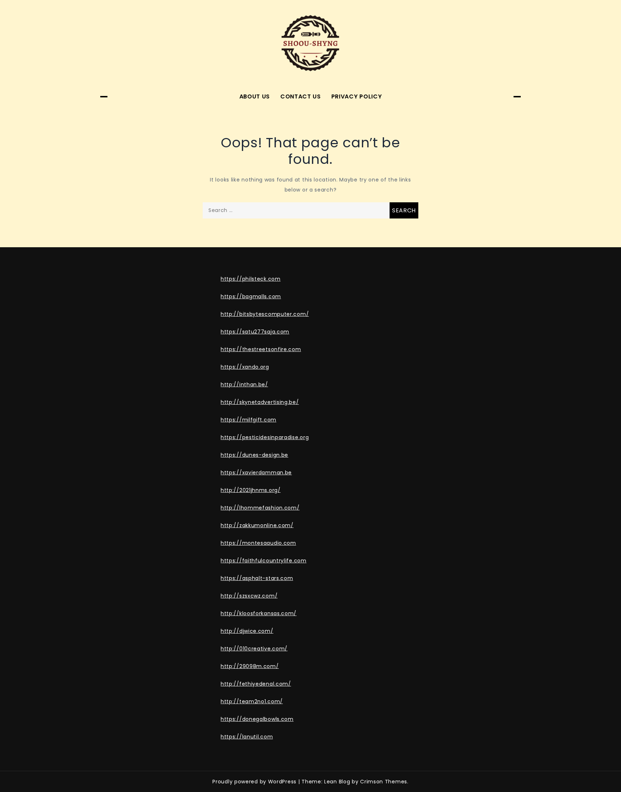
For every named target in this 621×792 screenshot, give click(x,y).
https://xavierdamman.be (256, 472)
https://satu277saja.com (255, 331)
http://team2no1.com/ (252, 701)
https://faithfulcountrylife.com (264, 560)
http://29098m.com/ (250, 666)
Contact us (300, 96)
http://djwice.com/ (247, 631)
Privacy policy (356, 96)
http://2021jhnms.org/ (251, 490)
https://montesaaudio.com (258, 543)
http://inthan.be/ (244, 384)
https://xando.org (245, 366)
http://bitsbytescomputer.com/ (265, 314)
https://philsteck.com (251, 278)
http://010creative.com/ (254, 648)
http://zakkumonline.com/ (257, 525)
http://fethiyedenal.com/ (256, 683)
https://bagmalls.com (251, 296)
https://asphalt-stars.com (257, 578)
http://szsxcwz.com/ (249, 595)
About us (254, 96)
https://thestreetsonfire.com (261, 349)
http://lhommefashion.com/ (260, 507)
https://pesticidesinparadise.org (265, 437)
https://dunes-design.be (254, 455)
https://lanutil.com (247, 736)
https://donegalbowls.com (257, 719)
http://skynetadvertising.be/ (260, 402)
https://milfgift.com (248, 419)
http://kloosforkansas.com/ (258, 613)
